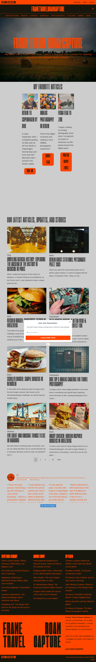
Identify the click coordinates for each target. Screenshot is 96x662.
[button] (47, 323)
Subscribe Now (48, 338)
